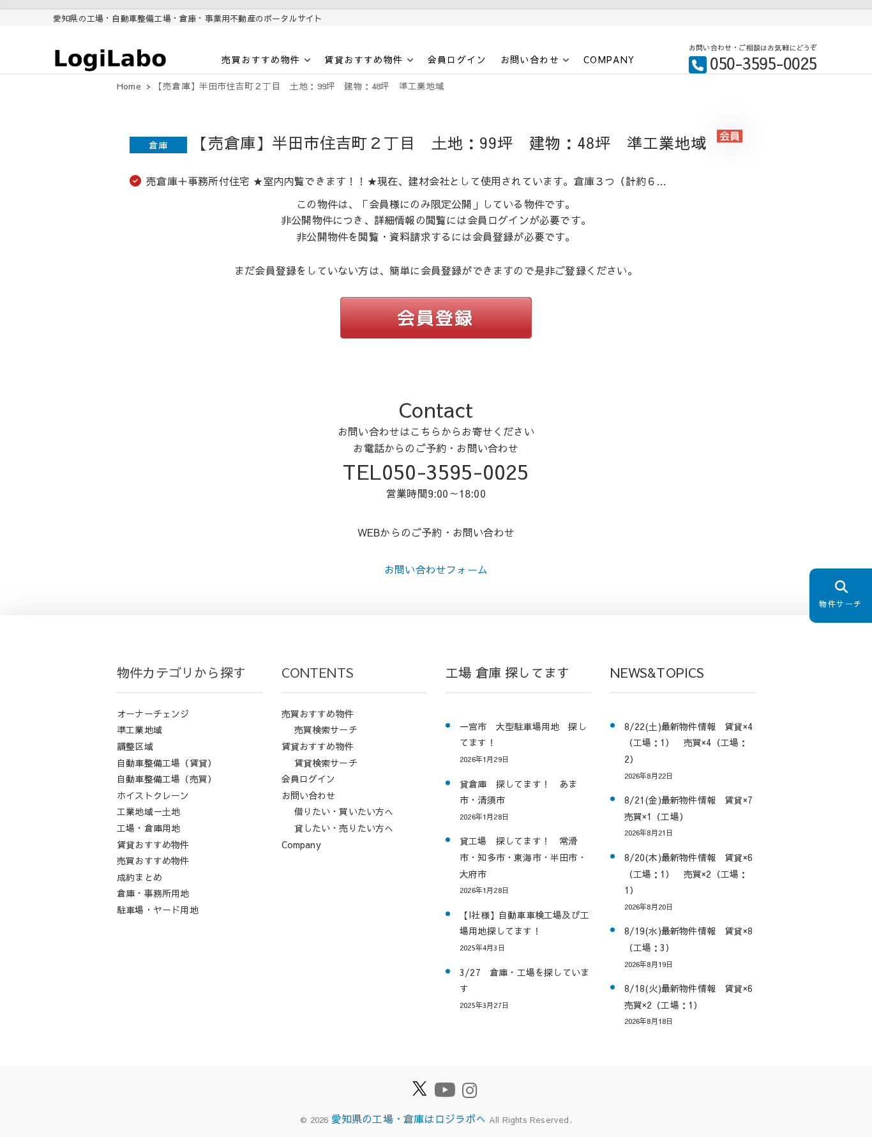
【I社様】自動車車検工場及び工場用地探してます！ (524, 923)
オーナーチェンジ (153, 713)
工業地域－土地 (148, 811)
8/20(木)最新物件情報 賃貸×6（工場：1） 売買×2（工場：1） (688, 873)
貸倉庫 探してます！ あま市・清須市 (519, 792)
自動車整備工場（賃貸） (166, 762)
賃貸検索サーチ (325, 762)
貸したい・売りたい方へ (344, 827)
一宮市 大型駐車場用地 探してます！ (523, 734)
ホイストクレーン (153, 795)
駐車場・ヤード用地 (158, 909)
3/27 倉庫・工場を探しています (524, 980)
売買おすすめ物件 (261, 60)
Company (609, 59)
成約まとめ (139, 877)
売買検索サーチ (325, 729)
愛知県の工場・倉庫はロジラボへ (408, 1118)
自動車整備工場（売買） (166, 778)
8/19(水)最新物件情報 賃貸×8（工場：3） (688, 939)
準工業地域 (139, 729)
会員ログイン (457, 59)
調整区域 (135, 746)
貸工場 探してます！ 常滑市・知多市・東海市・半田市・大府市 (523, 857)
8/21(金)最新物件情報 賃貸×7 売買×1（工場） (690, 808)
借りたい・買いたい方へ (344, 811)
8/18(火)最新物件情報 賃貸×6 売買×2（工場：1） (690, 996)
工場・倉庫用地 (148, 827)
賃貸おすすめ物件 (363, 60)
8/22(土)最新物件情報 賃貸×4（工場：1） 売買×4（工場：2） (688, 742)
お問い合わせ (529, 60)
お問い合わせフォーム (436, 569)
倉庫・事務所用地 (153, 893)
